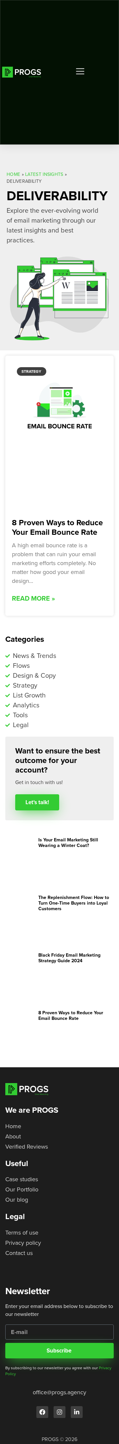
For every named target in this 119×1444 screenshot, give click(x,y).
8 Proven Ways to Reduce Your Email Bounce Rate (57, 527)
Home (13, 174)
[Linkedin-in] (77, 1412)
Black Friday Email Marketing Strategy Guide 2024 (69, 958)
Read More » (33, 599)
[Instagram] (59, 1412)
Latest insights (44, 174)
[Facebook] (42, 1412)
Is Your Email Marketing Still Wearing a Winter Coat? (68, 842)
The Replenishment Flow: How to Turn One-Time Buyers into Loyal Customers (73, 903)
